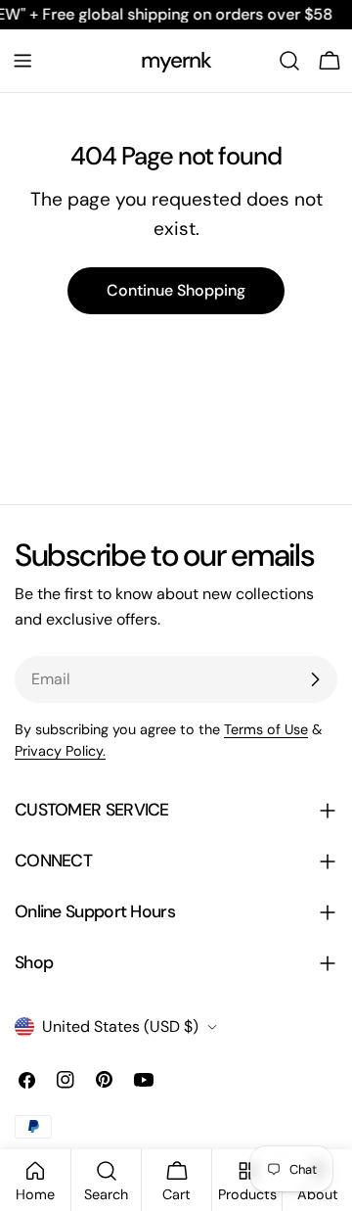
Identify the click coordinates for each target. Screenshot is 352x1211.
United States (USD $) (120, 1026)
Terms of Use (266, 729)
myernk (176, 60)
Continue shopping (176, 290)
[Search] (289, 60)
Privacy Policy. (60, 751)
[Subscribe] (314, 679)
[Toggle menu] (22, 60)
